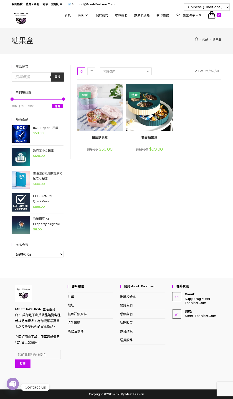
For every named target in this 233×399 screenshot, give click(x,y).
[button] (110, 89)
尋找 (58, 77)
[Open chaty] (13, 387)
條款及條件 (76, 331)
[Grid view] (81, 71)
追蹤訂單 (56, 4)
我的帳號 (17, 4)
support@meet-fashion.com (198, 301)
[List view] (91, 71)
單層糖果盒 (100, 137)
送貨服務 (126, 340)
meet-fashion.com (200, 316)
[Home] (196, 39)
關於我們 (126, 305)
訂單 (45, 4)
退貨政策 (126, 331)
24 (212, 71)
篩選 (58, 106)
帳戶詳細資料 (77, 314)
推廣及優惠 (128, 296)
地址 (71, 305)
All (218, 71)
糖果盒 (217, 39)
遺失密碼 (74, 323)
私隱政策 (126, 323)
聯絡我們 (126, 314)
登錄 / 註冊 (32, 4)
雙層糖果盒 (149, 137)
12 (206, 71)
